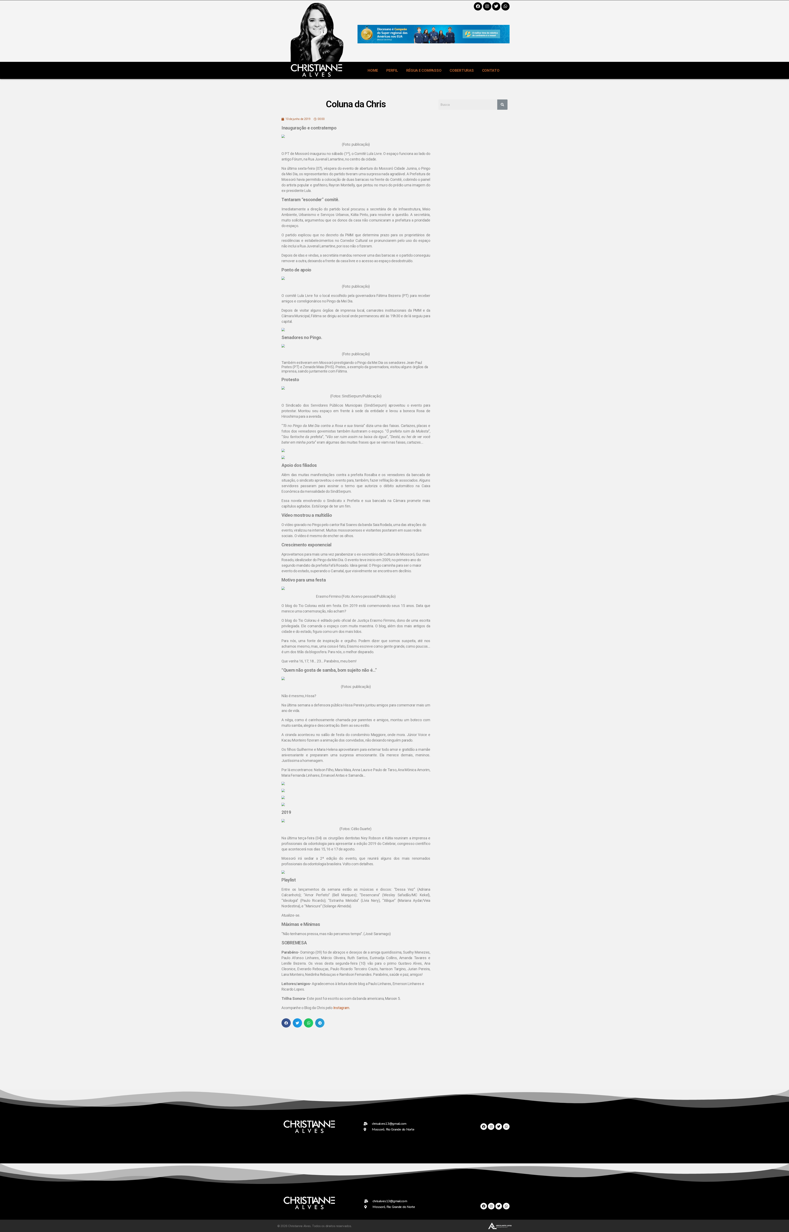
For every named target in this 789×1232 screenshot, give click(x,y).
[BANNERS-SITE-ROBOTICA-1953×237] (434, 42)
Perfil (392, 70)
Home (373, 70)
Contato (490, 70)
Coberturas (462, 70)
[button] (286, 1023)
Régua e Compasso (424, 70)
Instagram (341, 1008)
